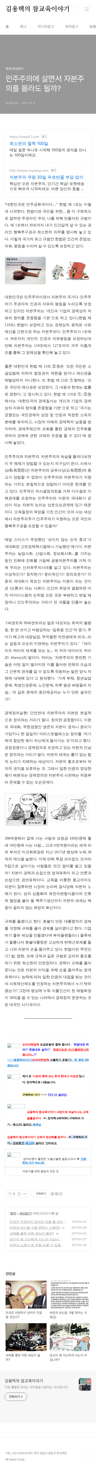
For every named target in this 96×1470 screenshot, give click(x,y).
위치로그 (71, 26)
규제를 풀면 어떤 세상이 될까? (32, 1233)
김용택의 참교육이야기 (38, 9)
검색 (76, 9)
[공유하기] (19, 1193)
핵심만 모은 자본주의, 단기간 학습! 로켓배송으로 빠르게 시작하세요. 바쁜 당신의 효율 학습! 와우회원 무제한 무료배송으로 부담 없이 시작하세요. (47, 186)
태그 (23, 26)
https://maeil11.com (24, 137)
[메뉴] (86, 9)
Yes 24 (39, 1162)
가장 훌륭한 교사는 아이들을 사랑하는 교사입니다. (36, 1387)
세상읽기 (25, 1213)
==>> (10, 1059)
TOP (86, 1455)
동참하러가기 (22, 1059)
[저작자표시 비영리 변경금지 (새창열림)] (56, 1194)
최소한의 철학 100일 (29, 143)
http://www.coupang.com (29, 170)
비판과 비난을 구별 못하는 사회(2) (35, 1227)
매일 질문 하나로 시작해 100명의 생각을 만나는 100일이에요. (48, 152)
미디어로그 (46, 26)
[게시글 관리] (25, 1193)
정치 (13, 1213)
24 (32, 1143)
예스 (28, 1143)
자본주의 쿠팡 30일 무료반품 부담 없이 (46, 177)
